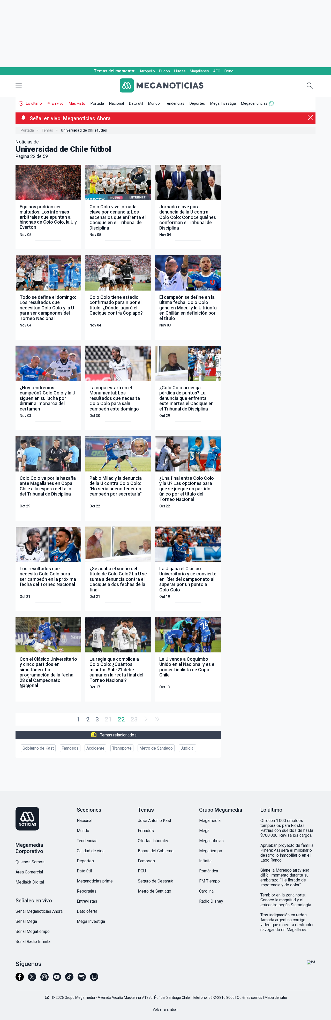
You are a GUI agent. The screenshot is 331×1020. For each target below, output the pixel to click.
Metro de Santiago (156, 748)
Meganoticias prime (95, 881)
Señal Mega (26, 921)
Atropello (147, 71)
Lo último (34, 103)
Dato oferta (87, 911)
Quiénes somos (249, 997)
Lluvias (180, 71)
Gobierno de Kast (38, 748)
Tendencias (174, 103)
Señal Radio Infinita (33, 941)
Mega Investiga (223, 103)
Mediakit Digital (30, 882)
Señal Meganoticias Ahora (39, 911)
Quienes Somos (30, 861)
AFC (216, 71)
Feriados (146, 830)
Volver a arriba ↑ (166, 1009)
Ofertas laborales (153, 840)
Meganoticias (211, 840)
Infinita (205, 860)
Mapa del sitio (276, 997)
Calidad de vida (90, 850)
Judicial (187, 748)
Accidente (95, 748)
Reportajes (86, 891)
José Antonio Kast (154, 820)
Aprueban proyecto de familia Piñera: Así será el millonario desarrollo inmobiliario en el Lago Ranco (286, 853)
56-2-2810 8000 (221, 997)
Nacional (116, 103)
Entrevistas (87, 901)
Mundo (154, 103)
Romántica (208, 871)
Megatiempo (210, 850)
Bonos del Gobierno (156, 850)
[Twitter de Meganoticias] (32, 979)
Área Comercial (29, 872)
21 (108, 719)
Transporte (122, 748)
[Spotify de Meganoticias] (82, 979)
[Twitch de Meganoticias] (94, 979)
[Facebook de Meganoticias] (20, 979)
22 (121, 719)
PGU (142, 871)
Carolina (206, 891)
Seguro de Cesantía (155, 881)
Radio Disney (211, 901)
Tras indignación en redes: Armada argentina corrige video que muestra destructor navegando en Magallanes (287, 922)
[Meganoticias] (166, 86)
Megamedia (210, 820)
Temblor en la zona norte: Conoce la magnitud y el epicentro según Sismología (285, 900)
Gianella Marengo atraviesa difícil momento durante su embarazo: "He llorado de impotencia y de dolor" (284, 877)
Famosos (70, 748)
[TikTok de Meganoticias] (69, 979)
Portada (97, 103)
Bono (229, 71)
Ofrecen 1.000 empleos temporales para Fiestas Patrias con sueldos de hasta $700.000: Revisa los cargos (286, 828)
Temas (47, 130)
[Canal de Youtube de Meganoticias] (57, 979)
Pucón (164, 71)
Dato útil (136, 103)
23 (134, 719)
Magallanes (199, 71)
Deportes (197, 103)
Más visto (77, 103)
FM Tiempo (209, 881)
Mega (204, 830)
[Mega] (47, 996)
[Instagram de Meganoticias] (44, 979)
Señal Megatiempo (33, 931)
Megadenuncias (254, 103)
